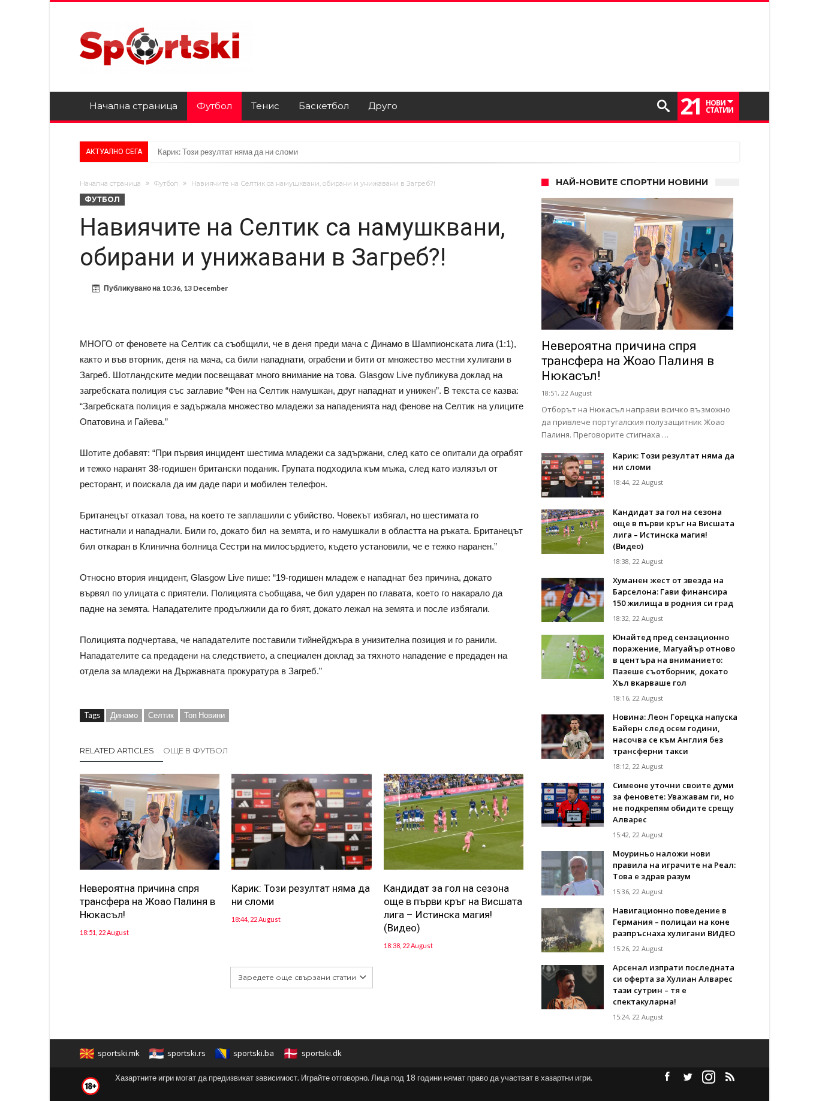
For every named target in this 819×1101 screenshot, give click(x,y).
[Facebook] (666, 1077)
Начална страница (110, 183)
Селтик (161, 715)
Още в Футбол (195, 750)
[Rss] (729, 1077)
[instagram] (708, 1077)
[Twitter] (687, 1077)
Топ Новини (204, 715)
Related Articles (117, 750)
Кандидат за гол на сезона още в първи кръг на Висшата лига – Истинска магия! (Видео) (453, 908)
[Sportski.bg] (166, 19)
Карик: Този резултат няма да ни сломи (228, 151)
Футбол (166, 183)
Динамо (124, 715)
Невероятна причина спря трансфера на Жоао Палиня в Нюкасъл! (147, 901)
